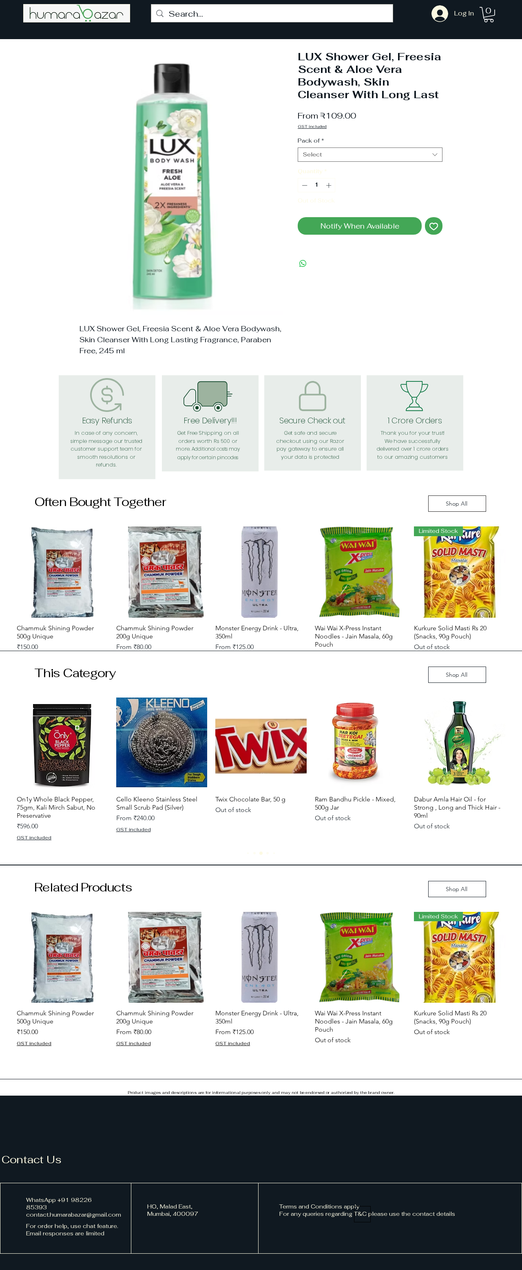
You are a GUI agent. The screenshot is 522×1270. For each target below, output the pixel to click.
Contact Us (31, 1160)
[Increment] (329, 185)
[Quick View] (62, 572)
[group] (261, 594)
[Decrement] (304, 185)
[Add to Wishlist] (433, 226)
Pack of (311, 140)
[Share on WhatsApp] (303, 264)
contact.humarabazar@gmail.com (73, 1214)
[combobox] (370, 154)
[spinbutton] (317, 185)
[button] (489, 14)
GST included (312, 126)
